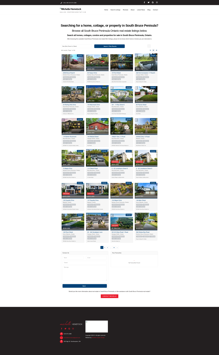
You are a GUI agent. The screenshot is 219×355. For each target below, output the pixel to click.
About (132, 10)
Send (84, 286)
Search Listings (115, 10)
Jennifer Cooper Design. (98, 337)
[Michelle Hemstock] (70, 9)
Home (106, 10)
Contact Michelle (110, 296)
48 (156, 50)
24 (153, 50)
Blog (148, 10)
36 (114, 247)
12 (150, 50)
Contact (155, 10)
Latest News (141, 10)
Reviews (125, 10)
